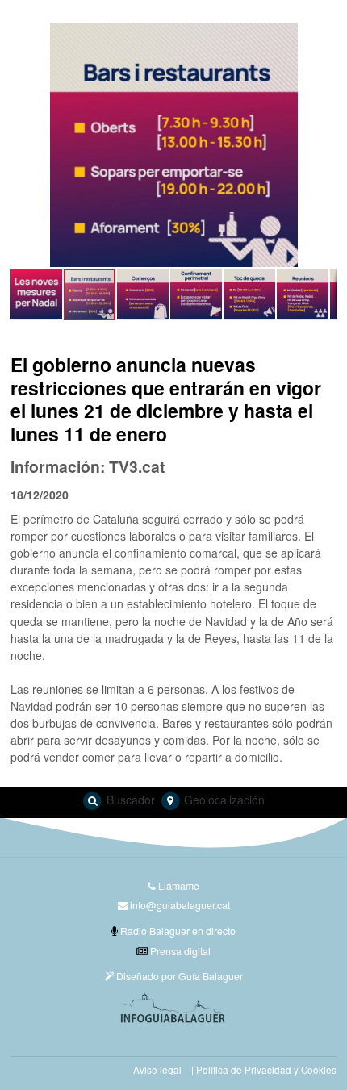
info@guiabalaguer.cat (180, 905)
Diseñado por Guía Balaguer (178, 976)
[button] (25, 144)
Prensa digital (179, 951)
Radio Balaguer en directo (177, 931)
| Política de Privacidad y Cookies (264, 1069)
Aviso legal (157, 1069)
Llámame (177, 885)
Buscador (129, 799)
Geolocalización (223, 799)
